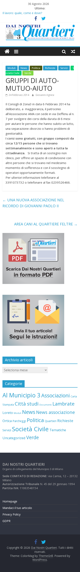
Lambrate (63, 403)
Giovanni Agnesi (44, 95)
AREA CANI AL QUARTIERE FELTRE (46, 224)
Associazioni (55, 395)
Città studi (27, 403)
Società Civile (30, 429)
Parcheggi (19, 421)
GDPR (6, 521)
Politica (36, 68)
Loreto (7, 412)
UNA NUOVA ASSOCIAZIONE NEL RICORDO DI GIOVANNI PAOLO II (33, 202)
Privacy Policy (11, 514)
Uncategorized (13, 438)
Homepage (9, 501)
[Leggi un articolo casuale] (73, 51)
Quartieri (50, 421)
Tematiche (57, 430)
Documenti (45, 404)
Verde (27, 73)
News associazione (55, 412)
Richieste (50, 68)
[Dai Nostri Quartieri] (7, 51)
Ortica (7, 421)
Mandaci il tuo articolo (17, 508)
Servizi (64, 68)
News (24, 68)
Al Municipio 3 (21, 395)
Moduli (12, 68)
